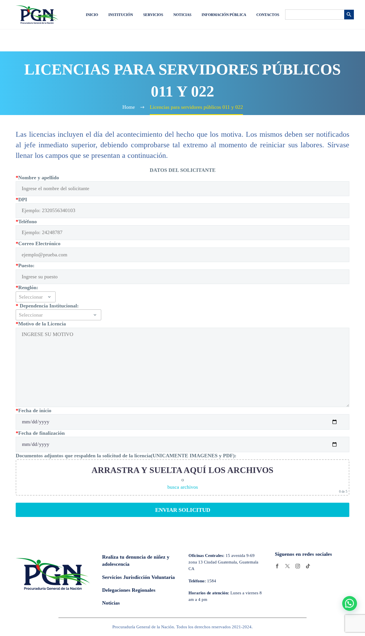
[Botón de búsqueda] (349, 14)
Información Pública (224, 15)
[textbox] (35, 297)
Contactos (267, 15)
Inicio (92, 15)
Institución (120, 15)
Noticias (182, 15)
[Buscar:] (314, 14)
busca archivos (182, 487)
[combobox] (36, 296)
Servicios (153, 15)
